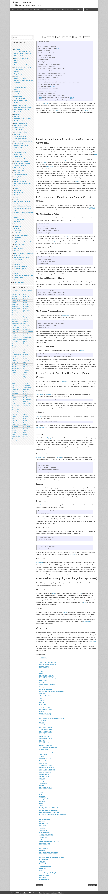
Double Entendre (17, 339)
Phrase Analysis (57, 9)
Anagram (25, 300)
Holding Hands (43, 799)
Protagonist (15, 410)
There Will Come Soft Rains (47, 725)
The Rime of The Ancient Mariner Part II (51, 857)
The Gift (41, 702)
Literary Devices (21, 2)
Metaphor (25, 377)
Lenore (41, 846)
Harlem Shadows (44, 832)
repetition (48, 394)
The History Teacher (45, 727)
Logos (14, 375)
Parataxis (25, 393)
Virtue (41, 817)
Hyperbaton (25, 360)
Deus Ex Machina (27, 331)
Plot (13, 401)
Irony (23, 368)
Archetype (15, 315)
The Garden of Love (45, 787)
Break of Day (43, 761)
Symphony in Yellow (45, 738)
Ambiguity (25, 298)
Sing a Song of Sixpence (47, 684)
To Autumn (42, 660)
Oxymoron (15, 389)
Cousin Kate (43, 763)
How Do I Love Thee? (46, 765)
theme (82, 350)
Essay (14, 344)
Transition (15, 439)
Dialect (14, 333)
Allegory (14, 296)
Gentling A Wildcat (45, 772)
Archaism (25, 313)
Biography (25, 317)
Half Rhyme (15, 358)
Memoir (14, 377)
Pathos (14, 397)
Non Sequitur (26, 385)
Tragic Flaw (25, 437)
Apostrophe (15, 313)
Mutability (42, 828)
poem (46, 103)
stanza (65, 612)
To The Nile (42, 868)
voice (40, 97)
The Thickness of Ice (45, 731)
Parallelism (15, 393)
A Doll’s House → (92, 885)
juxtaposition (49, 166)
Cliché (24, 323)
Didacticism (25, 335)
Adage (24, 294)
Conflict (24, 327)
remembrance (40, 427)
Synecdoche (26, 426)
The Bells (42, 821)
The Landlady (43, 848)
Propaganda (15, 408)
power (45, 241)
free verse (93, 641)
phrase (56, 241)
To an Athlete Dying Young (47, 678)
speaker (72, 97)
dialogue (72, 554)
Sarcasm (25, 416)
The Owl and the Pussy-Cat (47, 664)
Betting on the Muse (45, 781)
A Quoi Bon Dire (44, 734)
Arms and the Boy (44, 707)
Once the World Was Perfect (48, 747)
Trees (41, 673)
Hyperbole (15, 362)
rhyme (80, 593)
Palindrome (25, 389)
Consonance (26, 329)
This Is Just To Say (45, 714)
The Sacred (42, 801)
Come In (41, 756)
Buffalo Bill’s (43, 705)
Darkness (42, 700)
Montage (25, 379)
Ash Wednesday (44, 879)
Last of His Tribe (44, 736)
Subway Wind (43, 749)
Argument (25, 315)
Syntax (14, 430)
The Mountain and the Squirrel (48, 852)
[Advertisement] (54, 23)
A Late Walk (43, 826)
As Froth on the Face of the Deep (49, 812)
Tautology (25, 430)
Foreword (25, 354)
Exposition (25, 348)
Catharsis (25, 321)
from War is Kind (44, 844)
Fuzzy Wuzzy (43, 837)
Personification (40, 505)
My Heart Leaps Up (45, 866)
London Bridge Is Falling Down (49, 873)
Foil (23, 352)
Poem (13, 403)
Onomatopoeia (26, 387)
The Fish (42, 723)
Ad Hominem (16, 294)
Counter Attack (44, 875)
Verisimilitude (16, 441)
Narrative (25, 383)
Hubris (14, 360)
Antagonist (15, 306)
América (41, 711)
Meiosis (24, 375)
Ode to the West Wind (46, 669)
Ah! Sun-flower (44, 859)
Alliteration (39, 416)
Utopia (24, 439)
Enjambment (40, 457)
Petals (41, 803)
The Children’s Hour (45, 709)
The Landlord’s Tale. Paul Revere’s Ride (51, 718)
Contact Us (42, 892)
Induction (25, 364)
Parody (14, 395)
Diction (14, 335)
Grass (41, 805)
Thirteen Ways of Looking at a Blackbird (51, 691)
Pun (23, 410)
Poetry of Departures (45, 864)
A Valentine (42, 796)
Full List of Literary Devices (16, 9)
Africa (77, 181)
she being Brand (44, 776)
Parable (14, 391)
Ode (13, 387)
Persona (14, 399)
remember (92, 519)
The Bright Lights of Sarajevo (48, 810)
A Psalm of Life (44, 666)
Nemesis (14, 385)
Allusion (14, 298)
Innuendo (25, 366)
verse (53, 593)
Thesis (24, 432)
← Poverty (39, 885)
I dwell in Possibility (45, 696)
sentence (59, 457)
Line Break (25, 372)
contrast (69, 236)
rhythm (85, 602)
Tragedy (24, 434)
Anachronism (16, 300)
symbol (44, 162)
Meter (13, 379)
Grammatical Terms (28, 9)
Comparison (15, 327)
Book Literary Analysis (47, 9)
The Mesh (42, 740)
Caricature (15, 321)
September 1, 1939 (45, 758)
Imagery (14, 364)
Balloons (42, 850)
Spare (41, 870)
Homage (24, 358)
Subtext (24, 422)
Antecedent (25, 306)
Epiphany (14, 342)
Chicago (41, 687)
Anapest (24, 302)
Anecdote (25, 304)
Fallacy (24, 350)
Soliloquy (14, 420)
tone (95, 154)
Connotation (15, 329)
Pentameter (25, 397)
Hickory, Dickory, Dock (46, 835)
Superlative (15, 424)
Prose (24, 408)
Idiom (24, 362)
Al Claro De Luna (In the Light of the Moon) (52, 814)
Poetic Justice (26, 403)
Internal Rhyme (16, 368)
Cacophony (15, 319)
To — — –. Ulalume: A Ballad (48, 716)
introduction (65, 315)
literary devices (66, 381)
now (57, 48)
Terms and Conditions (58, 892)
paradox (67, 160)
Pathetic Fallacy (27, 395)
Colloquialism (26, 325)
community (53, 86)
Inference (14, 366)
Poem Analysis (37, 9)
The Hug (41, 785)
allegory (48, 438)
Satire (13, 418)
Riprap (41, 839)
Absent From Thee (45, 743)
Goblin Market (43, 680)
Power (41, 698)
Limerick (14, 372)
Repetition (25, 412)
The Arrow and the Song (46, 675)
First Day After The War (46, 767)
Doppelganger (26, 337)
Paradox (24, 391)
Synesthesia (15, 428)
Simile (24, 418)
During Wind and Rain (46, 729)
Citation (86, 9)
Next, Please (43, 754)
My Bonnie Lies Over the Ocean (49, 841)
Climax (14, 325)
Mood (13, 381)
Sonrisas (42, 779)
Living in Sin (43, 783)
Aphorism (15, 311)
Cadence (25, 319)
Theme (14, 432)
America (41, 794)
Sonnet (24, 420)
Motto (13, 383)
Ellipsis (24, 339)
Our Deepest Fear (44, 819)
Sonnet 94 (42, 861)
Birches (41, 682)
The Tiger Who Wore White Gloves (50, 808)
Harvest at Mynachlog (46, 752)
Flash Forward (16, 352)
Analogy (14, 302)
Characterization (17, 323)
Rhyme (24, 414)
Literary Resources (78, 9)
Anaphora (15, 304)
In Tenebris (42, 855)
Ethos (24, 344)
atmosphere (86, 621)
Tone (13, 434)
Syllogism (25, 424)
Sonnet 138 (42, 693)
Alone (41, 671)
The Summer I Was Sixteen (47, 790)
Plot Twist (25, 401)
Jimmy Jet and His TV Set (47, 770)
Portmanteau (26, 406)
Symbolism (39, 562)
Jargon (14, 370)
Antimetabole (16, 308)
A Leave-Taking (44, 774)
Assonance (39, 394)
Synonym (25, 428)
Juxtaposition (26, 370)
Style (13, 422)
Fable (13, 350)
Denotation (15, 331)
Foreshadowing (16, 354)
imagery (58, 110)
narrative (86, 110)
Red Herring (15, 412)
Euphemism (25, 346)
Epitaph (24, 342)
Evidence (14, 348)
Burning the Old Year (45, 745)
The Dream (42, 877)
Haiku (24, 356)
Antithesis (25, 308)
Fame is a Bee (43, 823)
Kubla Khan (43, 658)
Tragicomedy (16, 437)
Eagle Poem (43, 830)
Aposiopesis (26, 311)
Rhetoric (14, 414)
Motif (23, 381)
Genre (14, 356)
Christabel (42, 720)
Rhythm (14, 416)
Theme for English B (45, 689)
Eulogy (14, 346)
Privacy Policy (49, 892)
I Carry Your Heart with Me (47, 662)
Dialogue (25, 333)
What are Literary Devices (67, 9)
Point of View (16, 406)
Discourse (15, 337)
